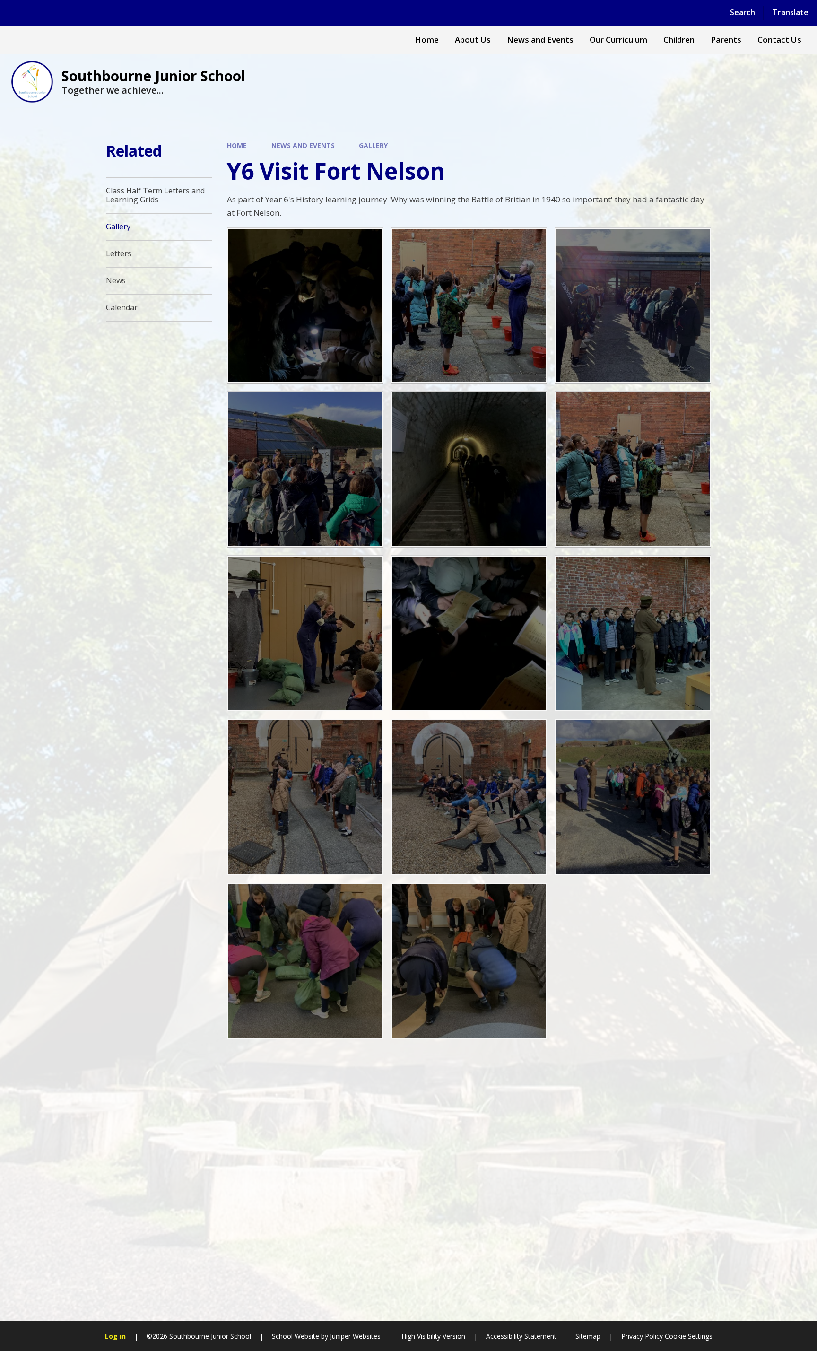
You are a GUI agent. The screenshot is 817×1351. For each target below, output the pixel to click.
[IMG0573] (305, 633)
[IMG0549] (633, 306)
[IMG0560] (305, 306)
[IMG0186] (469, 797)
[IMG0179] (305, 797)
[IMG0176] (469, 961)
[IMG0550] (305, 469)
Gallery (373, 145)
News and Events (303, 145)
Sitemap (587, 1336)
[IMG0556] (469, 469)
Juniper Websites (355, 1336)
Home (237, 145)
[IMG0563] (633, 469)
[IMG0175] (305, 961)
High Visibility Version (433, 1336)
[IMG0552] (633, 633)
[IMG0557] (469, 633)
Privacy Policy (642, 1336)
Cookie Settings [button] (689, 1336)
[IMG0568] (469, 306)
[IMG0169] (633, 797)
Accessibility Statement (521, 1336)
